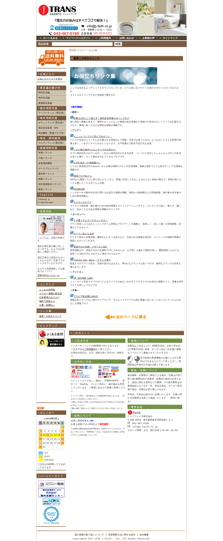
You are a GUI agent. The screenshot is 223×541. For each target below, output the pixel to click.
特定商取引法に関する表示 (121, 534)
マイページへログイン (78, 38)
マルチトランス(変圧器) (51, 143)
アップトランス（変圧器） (52, 113)
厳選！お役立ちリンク (50, 316)
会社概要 (144, 534)
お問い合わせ (126, 38)
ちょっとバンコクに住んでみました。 (93, 136)
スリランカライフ (83, 202)
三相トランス (45, 158)
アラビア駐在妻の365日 (86, 296)
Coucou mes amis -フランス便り (92, 260)
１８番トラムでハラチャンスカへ (90, 220)
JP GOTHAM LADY (83, 278)
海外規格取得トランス (49, 184)
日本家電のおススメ (49, 297)
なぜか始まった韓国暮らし (87, 162)
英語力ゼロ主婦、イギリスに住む (90, 246)
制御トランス (45, 179)
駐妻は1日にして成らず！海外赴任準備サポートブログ (101, 118)
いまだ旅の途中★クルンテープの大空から (95, 149)
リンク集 (46, 311)
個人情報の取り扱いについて (89, 534)
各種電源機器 (45, 163)
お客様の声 (148, 38)
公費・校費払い (47, 305)
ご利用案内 (105, 38)
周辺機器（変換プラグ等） (52, 133)
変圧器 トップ (76, 50)
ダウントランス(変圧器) (51, 122)
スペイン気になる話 (84, 233)
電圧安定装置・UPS (48, 128)
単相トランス (45, 152)
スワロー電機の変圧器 (50, 293)
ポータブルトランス (48, 168)
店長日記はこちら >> (48, 275)
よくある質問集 (47, 289)
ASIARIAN (79, 189)
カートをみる (50, 38)
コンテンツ (47, 284)
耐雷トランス (45, 189)
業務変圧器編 (45, 103)
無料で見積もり (47, 301)
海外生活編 (44, 97)
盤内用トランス (46, 173)
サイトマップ (170, 38)
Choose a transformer (46, 201)
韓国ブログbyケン (83, 176)
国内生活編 (44, 92)
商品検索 (43, 43)
